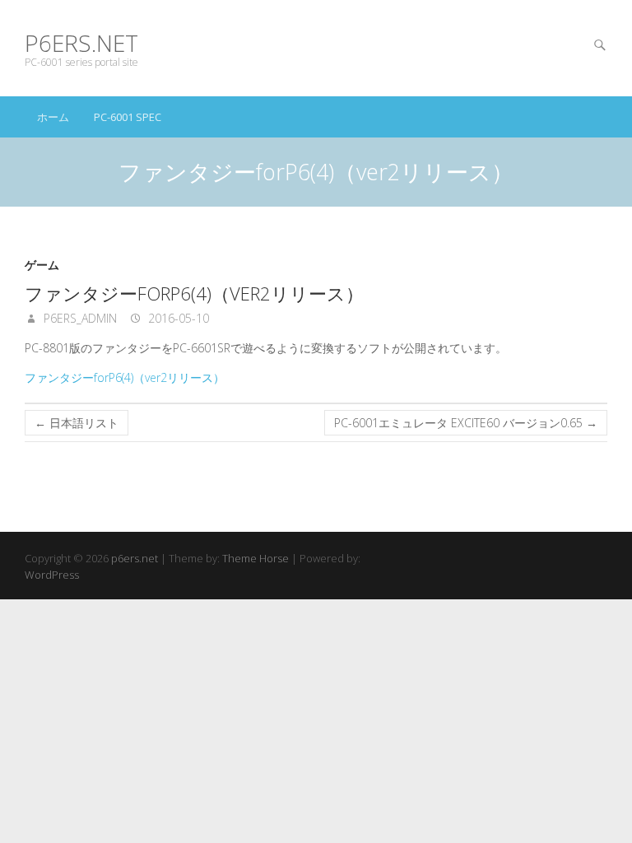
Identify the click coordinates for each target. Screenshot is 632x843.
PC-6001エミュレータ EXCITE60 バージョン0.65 (465, 423)
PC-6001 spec (127, 116)
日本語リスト (76, 423)
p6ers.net (81, 43)
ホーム (53, 116)
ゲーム (42, 264)
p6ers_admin (78, 318)
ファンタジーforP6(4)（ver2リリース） (125, 377)
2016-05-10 (177, 318)
